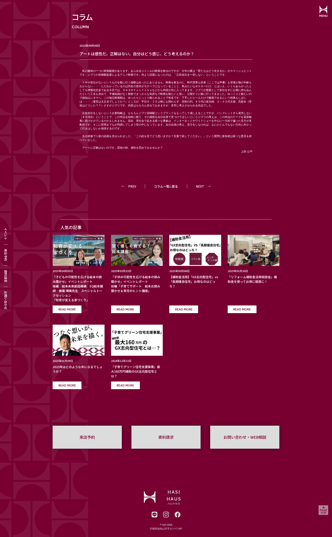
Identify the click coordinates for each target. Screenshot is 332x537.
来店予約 (5, 255)
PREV (132, 186)
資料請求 (5, 276)
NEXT (200, 186)
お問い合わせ (5, 300)
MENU (323, 16)
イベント (5, 234)
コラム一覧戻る (166, 186)
